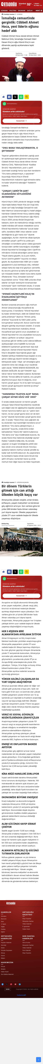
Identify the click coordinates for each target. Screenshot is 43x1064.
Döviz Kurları (26, 942)
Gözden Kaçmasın (6, 950)
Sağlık (3, 926)
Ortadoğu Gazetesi (9, 14)
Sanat (2, 947)
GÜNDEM (4, 10)
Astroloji (3, 945)
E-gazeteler (26, 926)
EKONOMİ (21, 10)
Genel (3, 955)
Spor (2, 921)
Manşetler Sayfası (28, 921)
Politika (3, 929)
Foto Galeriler (26, 950)
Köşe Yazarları (26, 918)
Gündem (3, 916)
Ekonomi (3, 919)
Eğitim (3, 932)
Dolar (37, 3)
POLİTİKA (12, 10)
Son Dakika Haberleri (7, 974)
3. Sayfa (3, 924)
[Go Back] (38, 1059)
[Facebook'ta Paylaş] (9, 97)
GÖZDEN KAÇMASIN (22, 482)
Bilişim (3, 958)
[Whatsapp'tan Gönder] (21, 97)
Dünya (3, 953)
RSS (8, 989)
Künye (3, 966)
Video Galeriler (27, 924)
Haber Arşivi (26, 929)
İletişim (3, 969)
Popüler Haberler (6, 942)
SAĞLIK (29, 10)
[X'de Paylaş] (15, 97)
